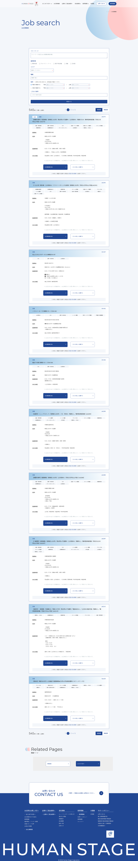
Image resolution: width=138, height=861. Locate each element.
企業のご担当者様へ (67, 3)
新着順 (99, 110)
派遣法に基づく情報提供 (104, 823)
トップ (107, 11)
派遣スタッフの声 (29, 824)
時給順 (106, 110)
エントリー (81, 821)
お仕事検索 (57, 3)
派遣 (67, 63)
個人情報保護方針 (102, 816)
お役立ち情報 (28, 826)
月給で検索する (36, 88)
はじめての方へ (30, 814)
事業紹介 (61, 818)
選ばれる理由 (62, 816)
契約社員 (34, 63)
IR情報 (92, 3)
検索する (69, 101)
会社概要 (61, 821)
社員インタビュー (82, 817)
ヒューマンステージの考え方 (66, 814)
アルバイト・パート (46, 63)
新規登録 (27, 819)
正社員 (73, 63)
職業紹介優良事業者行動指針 (105, 821)
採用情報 (81, 814)
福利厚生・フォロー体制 (31, 821)
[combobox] (31, 78)
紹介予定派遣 (58, 63)
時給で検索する (36, 84)
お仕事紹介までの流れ (30, 817)
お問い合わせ (101, 814)
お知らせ (61, 825)
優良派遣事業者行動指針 (104, 818)
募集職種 (80, 819)
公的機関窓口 (101, 825)
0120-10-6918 (72, 173)
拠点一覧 (61, 823)
